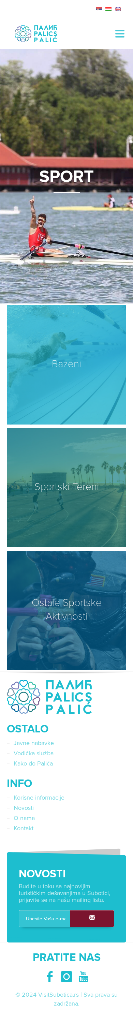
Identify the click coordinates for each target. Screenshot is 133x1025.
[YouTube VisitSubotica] (83, 976)
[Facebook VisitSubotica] (49, 976)
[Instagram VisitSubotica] (66, 976)
